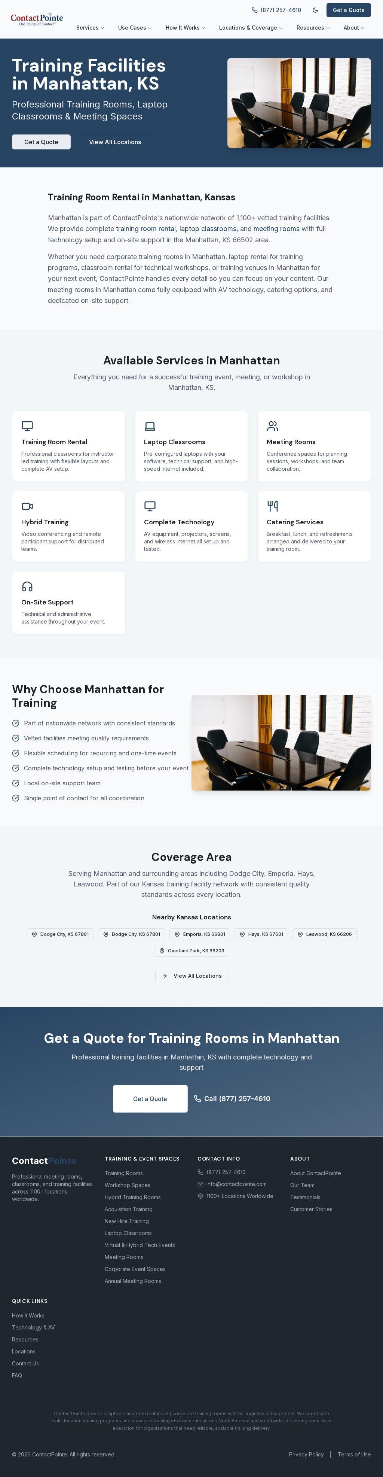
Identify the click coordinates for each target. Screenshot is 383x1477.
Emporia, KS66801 (204, 934)
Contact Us (25, 1363)
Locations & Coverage (248, 27)
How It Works (183, 27)
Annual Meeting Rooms (133, 1281)
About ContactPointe (315, 1173)
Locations (24, 1351)
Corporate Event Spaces (135, 1269)
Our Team (302, 1185)
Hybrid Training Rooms (133, 1197)
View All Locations (115, 142)
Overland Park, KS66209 (196, 950)
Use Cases (132, 27)
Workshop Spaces (127, 1185)
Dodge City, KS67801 (64, 934)
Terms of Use (354, 1454)
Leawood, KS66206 (329, 934)
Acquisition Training (129, 1209)
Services (87, 27)
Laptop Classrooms (128, 1233)
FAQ (17, 1375)
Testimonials (305, 1197)
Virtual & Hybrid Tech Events (140, 1245)
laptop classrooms (208, 229)
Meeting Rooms (124, 1257)
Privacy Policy (306, 1454)
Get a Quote (349, 10)
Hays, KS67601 (265, 934)
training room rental (146, 229)
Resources (310, 27)
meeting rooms (277, 229)
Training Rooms (124, 1173)
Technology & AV (33, 1327)
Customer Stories (311, 1209)
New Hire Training (127, 1221)
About (351, 27)
